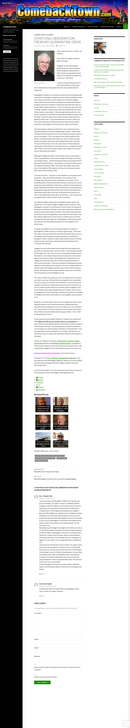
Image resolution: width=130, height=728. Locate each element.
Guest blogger (98, 169)
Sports (96, 191)
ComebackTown (9, 27)
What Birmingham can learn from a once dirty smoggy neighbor (55, 478)
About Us (67, 26)
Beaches (96, 140)
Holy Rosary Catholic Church (45, 458)
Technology (97, 195)
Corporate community (101, 154)
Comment (38, 613)
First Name (6, 45)
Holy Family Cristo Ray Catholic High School (50, 455)
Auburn (96, 136)
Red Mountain (62, 458)
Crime (96, 158)
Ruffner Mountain (41, 460)
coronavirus (97, 151)
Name (36, 639)
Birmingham (97, 143)
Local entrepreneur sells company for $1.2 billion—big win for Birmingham (109, 65)
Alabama (37, 35)
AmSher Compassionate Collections (64, 358)
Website (37, 656)
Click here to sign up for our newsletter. (47, 353)
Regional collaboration (101, 184)
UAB (95, 198)
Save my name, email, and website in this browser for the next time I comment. (57, 668)
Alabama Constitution (101, 132)
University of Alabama (101, 206)
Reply (42, 574)
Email (36, 648)
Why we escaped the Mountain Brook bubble (108, 82)
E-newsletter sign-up (78, 26)
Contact (119, 26)
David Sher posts (99, 162)
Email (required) (8, 39)
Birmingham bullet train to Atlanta (104, 75)
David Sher (51, 46)
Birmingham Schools (100, 147)
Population (97, 176)
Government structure (101, 165)
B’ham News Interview (107, 26)
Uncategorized (98, 202)
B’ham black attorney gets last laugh (46, 470)
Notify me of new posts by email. (45, 677)
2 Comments (61, 46)
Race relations (98, 180)
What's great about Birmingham (104, 209)
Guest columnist (93, 26)
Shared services (99, 187)
